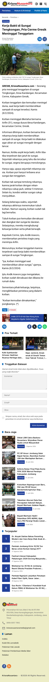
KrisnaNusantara (9, 675)
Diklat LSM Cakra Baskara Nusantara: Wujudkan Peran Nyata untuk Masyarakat (30, 440)
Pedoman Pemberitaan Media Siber (16, 651)
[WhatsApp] (44, 326)
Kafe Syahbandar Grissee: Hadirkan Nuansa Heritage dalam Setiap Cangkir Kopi (12, 355)
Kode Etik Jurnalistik (10, 643)
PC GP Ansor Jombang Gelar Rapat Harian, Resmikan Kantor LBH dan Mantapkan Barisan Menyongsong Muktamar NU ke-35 (32, 458)
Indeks (4, 639)
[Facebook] (29, 326)
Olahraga (21, 478)
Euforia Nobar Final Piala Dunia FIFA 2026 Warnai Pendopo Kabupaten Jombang (31, 471)
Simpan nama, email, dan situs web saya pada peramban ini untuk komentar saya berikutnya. (24, 417)
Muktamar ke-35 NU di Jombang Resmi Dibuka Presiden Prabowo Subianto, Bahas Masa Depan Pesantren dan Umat (26, 567)
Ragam (6, 347)
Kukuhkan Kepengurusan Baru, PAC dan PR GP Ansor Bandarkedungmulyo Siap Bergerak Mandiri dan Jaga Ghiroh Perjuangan (31, 489)
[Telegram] (39, 326)
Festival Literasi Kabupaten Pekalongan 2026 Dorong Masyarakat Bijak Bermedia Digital (29, 557)
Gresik (13, 310)
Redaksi (5, 655)
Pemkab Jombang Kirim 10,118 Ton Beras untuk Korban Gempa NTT (27, 547)
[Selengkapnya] (24, 604)
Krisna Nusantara (7, 38)
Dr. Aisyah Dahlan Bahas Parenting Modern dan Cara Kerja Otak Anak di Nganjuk (28, 537)
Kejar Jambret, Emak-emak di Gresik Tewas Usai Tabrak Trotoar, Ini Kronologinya (36, 355)
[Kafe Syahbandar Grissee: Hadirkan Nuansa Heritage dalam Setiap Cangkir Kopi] (13, 343)
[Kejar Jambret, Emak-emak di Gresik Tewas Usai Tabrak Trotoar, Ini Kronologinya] (36, 343)
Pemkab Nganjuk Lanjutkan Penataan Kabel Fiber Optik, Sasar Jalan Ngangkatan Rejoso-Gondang (28, 577)
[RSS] (9, 666)
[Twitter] (34, 326)
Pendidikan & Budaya (24, 509)
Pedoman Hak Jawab (11, 647)
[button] (36, 3)
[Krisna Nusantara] (17, 4)
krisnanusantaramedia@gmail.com (21, 628)
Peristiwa (6, 21)
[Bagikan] (44, 39)
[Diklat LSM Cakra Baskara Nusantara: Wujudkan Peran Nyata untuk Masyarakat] (8, 442)
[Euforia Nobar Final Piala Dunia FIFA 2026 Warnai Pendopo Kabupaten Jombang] (8, 473)
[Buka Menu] (40, 3)
